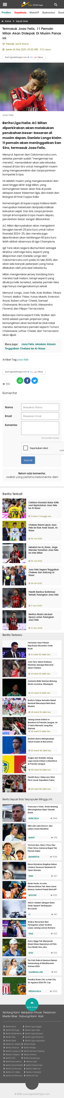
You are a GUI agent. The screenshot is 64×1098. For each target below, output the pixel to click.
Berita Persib (29, 1044)
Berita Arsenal (12, 1047)
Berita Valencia (33, 1068)
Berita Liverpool (13, 1050)
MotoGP (34, 12)
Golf (31, 952)
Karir (40, 1016)
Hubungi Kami (28, 1016)
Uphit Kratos (22, 43)
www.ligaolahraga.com (36, 1094)
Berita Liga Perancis (34, 1036)
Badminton (48, 12)
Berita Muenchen (34, 1065)
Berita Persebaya (32, 1057)
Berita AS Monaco (14, 1075)
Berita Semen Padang (34, 1050)
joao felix (23, 359)
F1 (29, 914)
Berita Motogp (12, 1029)
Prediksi (6, 12)
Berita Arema (30, 1054)
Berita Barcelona (13, 1061)
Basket (32, 837)
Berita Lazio (31, 1061)
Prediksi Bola (35, 991)
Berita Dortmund (13, 1068)
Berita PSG (10, 1057)
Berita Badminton (14, 1033)
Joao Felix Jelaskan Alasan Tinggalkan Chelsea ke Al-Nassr (30, 346)
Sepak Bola (34, 818)
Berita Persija (30, 1047)
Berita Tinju (10, 1036)
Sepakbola (20, 12)
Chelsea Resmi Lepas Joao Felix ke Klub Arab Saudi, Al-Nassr (43, 527)
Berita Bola (11, 1026)
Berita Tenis (11, 1040)
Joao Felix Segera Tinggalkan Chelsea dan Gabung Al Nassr (44, 572)
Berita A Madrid (33, 1072)
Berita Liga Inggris (33, 1026)
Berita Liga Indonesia (35, 1040)
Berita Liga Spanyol (34, 1033)
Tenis (31, 875)
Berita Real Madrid (14, 1065)
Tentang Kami (11, 1012)
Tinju (31, 933)
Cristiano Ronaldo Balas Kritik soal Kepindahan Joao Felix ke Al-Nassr (44, 505)
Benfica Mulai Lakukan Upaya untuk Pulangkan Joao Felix (41, 616)
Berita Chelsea (13, 1054)
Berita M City (32, 1075)
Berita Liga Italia (32, 1029)
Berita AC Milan (13, 1072)
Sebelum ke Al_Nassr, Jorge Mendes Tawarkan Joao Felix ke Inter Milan (43, 549)
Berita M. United (13, 1044)
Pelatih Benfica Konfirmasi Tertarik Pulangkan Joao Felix (44, 593)
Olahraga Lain (36, 971)
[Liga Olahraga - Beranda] (32, 4)
